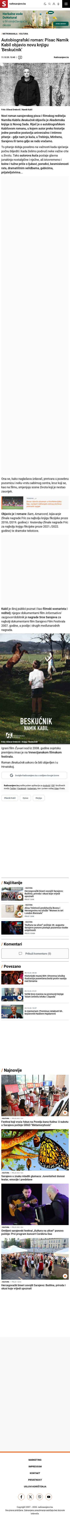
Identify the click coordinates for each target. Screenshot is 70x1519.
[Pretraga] (49, 4)
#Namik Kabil (9, 798)
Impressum (35, 1466)
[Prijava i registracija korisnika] (54, 4)
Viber (56, 788)
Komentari (13, 944)
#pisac (25, 798)
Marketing (35, 1459)
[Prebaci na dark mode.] (45, 4)
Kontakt (35, 1473)
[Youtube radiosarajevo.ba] (48, 1497)
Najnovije (13, 1070)
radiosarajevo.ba (45, 1507)
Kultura (23, 33)
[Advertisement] (35, 325)
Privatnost (35, 1479)
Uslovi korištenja (35, 1486)
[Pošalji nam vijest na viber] (39, 1497)
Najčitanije (13, 882)
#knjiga (38, 798)
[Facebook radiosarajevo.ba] (21, 1497)
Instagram (32, 788)
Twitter (13, 788)
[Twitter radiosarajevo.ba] (30, 1497)
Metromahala (10, 33)
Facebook (21, 788)
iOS (52, 785)
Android (46, 785)
